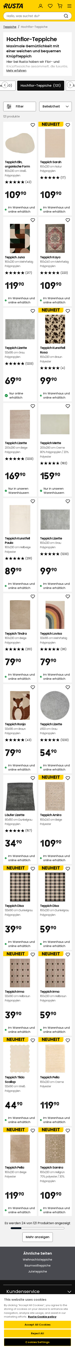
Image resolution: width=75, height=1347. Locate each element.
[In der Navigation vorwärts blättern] (70, 85)
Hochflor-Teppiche (41, 85)
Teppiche (9, 27)
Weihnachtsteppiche (37, 1260)
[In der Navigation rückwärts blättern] (5, 85)
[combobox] (33, 16)
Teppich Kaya (54, 261)
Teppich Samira (52, 1174)
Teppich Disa (19, 910)
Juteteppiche (37, 1271)
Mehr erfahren (16, 71)
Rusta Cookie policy (42, 1317)
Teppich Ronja (15, 728)
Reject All (37, 1333)
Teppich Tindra (16, 638)
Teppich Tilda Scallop (15, 1084)
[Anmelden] (40, 6)
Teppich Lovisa (53, 638)
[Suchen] (67, 16)
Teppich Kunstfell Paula (18, 545)
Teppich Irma (17, 996)
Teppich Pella (52, 1081)
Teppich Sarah (51, 166)
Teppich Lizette (16, 352)
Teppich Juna (19, 261)
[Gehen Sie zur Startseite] (13, 6)
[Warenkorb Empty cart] (60, 6)
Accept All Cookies (37, 1325)
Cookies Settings (37, 1342)
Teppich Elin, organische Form (17, 168)
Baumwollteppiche (38, 1266)
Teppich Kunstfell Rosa (52, 354)
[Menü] (69, 6)
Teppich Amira (51, 819)
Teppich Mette (54, 449)
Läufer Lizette (18, 819)
